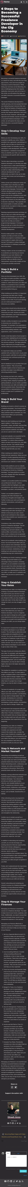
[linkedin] (13, 1124)
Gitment (25, 1175)
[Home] (1, 2)
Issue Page (24, 1141)
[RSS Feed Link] (22, 1182)
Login (18, 1153)
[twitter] (18, 1124)
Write (8, 1153)
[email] (8, 1124)
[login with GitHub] (3, 1154)
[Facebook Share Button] (12, 1087)
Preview (14, 1153)
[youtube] (20, 1124)
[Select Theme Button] (21, 2)
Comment (23, 1171)
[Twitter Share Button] (15, 1087)
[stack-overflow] (15, 1124)
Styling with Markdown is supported (13, 1169)
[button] (26, 2)
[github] (11, 1124)
